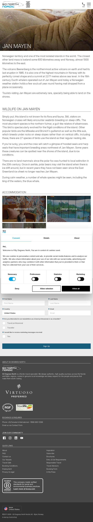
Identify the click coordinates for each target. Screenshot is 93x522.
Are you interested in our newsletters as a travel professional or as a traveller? (32, 319)
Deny (17, 289)
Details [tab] (47, 238)
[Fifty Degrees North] (12, 4)
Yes (8, 336)
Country (7, 309)
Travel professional (15, 323)
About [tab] (77, 238)
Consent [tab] (16, 238)
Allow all (76, 289)
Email (52, 309)
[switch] (35, 279)
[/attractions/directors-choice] (24, 209)
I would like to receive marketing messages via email (23, 332)
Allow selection (46, 289)
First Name (8, 299)
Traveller (10, 328)
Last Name (54, 299)
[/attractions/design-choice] (69, 209)
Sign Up (46, 346)
